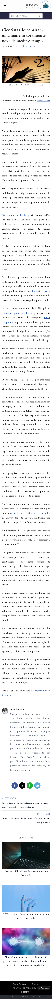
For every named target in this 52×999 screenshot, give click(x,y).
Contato (26, 992)
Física (24, 46)
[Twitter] (22, 785)
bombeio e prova (41, 291)
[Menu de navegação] (5, 6)
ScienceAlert (43, 100)
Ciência (18, 46)
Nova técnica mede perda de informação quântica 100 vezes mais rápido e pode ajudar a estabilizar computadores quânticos (26, 961)
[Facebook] (14, 785)
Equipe (35, 984)
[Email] (37, 785)
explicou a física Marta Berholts (32, 513)
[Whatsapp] (30, 785)
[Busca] (40, 15)
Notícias (31, 46)
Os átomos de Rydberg (15, 215)
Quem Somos (19, 984)
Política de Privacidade (26, 988)
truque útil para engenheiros (17, 313)
